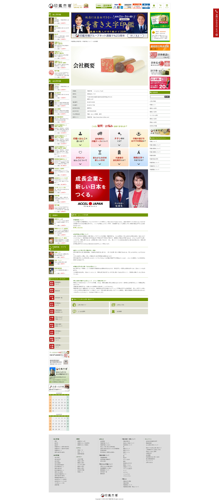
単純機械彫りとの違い (105, 468)
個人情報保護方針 (150, 458)
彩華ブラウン (126, 450)
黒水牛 (125, 457)
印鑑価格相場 (103, 457)
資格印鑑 (57, 484)
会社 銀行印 (58, 459)
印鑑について (153, 141)
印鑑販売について (154, 166)
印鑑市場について (87, 41)
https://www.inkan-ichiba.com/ (101, 117)
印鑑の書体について (155, 148)
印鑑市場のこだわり (105, 445)
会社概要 (119, 311)
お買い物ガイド (82, 304)
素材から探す (153, 108)
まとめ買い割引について (152, 445)
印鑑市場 (110, 499)
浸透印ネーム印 (81, 441)
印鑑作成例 (153, 155)
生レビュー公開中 (160, 20)
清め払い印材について (128, 443)
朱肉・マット (81, 452)
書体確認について (104, 470)
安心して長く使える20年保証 (107, 446)
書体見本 (102, 473)
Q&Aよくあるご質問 (151, 451)
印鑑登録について (154, 162)
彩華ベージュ (126, 452)
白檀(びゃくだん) (127, 466)
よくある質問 (81, 311)
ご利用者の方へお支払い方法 (153, 449)
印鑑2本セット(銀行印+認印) (62, 448)
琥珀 (124, 461)
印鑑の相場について (104, 455)
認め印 (56, 445)
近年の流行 (103, 461)
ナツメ (125, 470)
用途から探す (153, 122)
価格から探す (153, 111)
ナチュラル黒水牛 (127, 468)
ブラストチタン (127, 476)
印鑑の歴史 (126, 483)
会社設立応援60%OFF (151, 441)
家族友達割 (149, 443)
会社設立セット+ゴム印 (60, 481)
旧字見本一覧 (103, 472)
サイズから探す (154, 115)
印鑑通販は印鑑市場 (76, 41)
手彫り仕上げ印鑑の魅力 (106, 466)
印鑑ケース (80, 450)
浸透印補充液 (81, 453)
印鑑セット (153, 104)
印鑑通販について (154, 169)
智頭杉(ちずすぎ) (127, 463)
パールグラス (126, 474)
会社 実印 (57, 457)
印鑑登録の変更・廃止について (131, 486)
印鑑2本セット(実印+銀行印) (62, 446)
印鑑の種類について (155, 152)
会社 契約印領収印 (59, 464)
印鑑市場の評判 (154, 159)
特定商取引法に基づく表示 (152, 457)
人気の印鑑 (153, 101)
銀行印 (56, 443)
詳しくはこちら (79, 227)
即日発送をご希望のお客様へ (107, 452)
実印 (56, 441)
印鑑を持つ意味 (127, 481)
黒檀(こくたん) (127, 465)
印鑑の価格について (155, 145)
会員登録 (102, 441)
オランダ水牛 (126, 459)
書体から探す (153, 118)
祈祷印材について (127, 445)
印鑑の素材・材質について (128, 439)
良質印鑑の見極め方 (105, 459)
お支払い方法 (120, 304)
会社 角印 (57, 461)
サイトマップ (149, 460)
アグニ (125, 454)
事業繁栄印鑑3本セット (60, 477)
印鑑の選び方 (126, 441)
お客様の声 (149, 453)
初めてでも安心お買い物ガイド (154, 447)
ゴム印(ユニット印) (59, 483)
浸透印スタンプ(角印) (83, 445)
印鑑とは (124, 479)
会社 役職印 (58, 463)
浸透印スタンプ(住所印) (83, 443)
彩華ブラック (126, 448)
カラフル (125, 472)
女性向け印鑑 (153, 126)
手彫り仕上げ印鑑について (106, 464)
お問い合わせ (149, 462)
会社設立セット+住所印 (60, 479)
